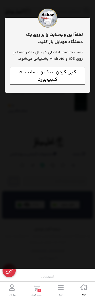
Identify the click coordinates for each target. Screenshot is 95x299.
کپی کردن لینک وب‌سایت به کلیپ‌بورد (47, 76)
